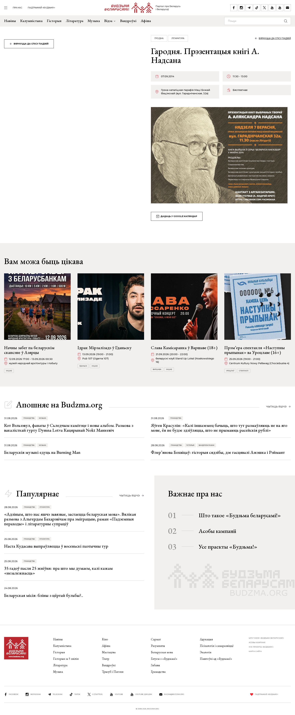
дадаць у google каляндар (178, 216)
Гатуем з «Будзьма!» (164, 659)
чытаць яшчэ (276, 406)
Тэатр (105, 659)
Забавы (155, 665)
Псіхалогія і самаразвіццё (217, 646)
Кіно (105, 639)
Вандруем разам (206, 445)
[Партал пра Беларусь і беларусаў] (143, 8)
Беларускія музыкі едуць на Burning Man (42, 452)
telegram (57, 694)
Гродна (159, 38)
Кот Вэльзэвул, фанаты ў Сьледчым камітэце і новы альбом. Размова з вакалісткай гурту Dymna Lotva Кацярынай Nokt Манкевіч (68, 427)
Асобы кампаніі (217, 531)
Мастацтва (109, 652)
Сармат (156, 639)
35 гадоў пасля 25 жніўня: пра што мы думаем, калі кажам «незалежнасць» (58, 570)
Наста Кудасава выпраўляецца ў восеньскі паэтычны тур (56, 546)
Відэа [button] (108, 20)
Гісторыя (54, 20)
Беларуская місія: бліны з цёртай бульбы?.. (43, 595)
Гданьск (83, 366)
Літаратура (74, 20)
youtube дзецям (143, 694)
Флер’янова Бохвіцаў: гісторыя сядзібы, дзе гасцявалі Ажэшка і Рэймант (218, 452)
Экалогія (205, 652)
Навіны (10, 20)
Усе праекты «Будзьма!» (228, 546)
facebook (13, 694)
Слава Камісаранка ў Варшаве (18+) (184, 348)
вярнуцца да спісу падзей (31, 43)
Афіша (146, 20)
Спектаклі (243, 371)
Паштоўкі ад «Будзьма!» (216, 659)
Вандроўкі (128, 20)
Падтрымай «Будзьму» (41, 7)
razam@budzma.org (174, 694)
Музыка (94, 20)
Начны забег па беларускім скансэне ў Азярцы (29, 350)
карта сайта (255, 651)
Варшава (157, 369)
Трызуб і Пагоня (112, 672)
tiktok (77, 694)
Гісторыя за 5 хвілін (66, 659)
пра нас (17, 7)
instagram (35, 694)
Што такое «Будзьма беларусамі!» (240, 515)
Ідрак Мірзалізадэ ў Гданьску (105, 348)
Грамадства (28, 418)
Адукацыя (206, 639)
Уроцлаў (230, 371)
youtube (119, 694)
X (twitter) (97, 694)
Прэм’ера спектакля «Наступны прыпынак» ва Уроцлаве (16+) (254, 350)
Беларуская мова (162, 652)
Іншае (9, 371)
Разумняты (158, 646)
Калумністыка (31, 20)
